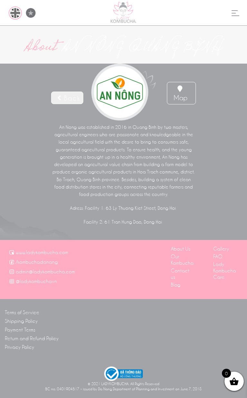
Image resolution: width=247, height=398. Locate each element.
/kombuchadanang (37, 261)
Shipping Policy (21, 320)
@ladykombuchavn (36, 281)
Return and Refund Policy (32, 338)
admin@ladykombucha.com (45, 271)
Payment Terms (20, 329)
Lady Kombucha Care (224, 270)
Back (71, 97)
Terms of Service (22, 312)
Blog (175, 284)
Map (181, 97)
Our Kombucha (182, 259)
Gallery (221, 248)
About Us (180, 248)
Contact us (180, 273)
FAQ (218, 256)
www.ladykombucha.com (42, 252)
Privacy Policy (19, 346)
